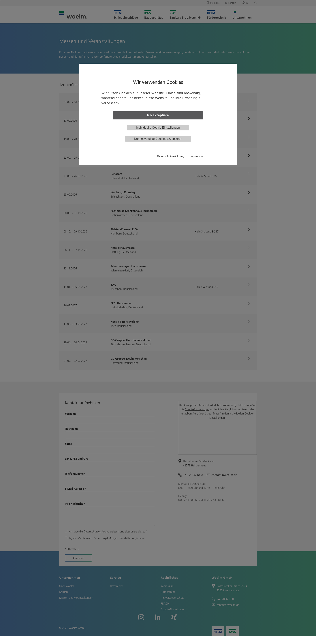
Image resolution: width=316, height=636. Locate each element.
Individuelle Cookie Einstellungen (158, 127)
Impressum (197, 156)
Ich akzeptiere (158, 115)
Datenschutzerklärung (170, 156)
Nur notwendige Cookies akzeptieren (158, 138)
